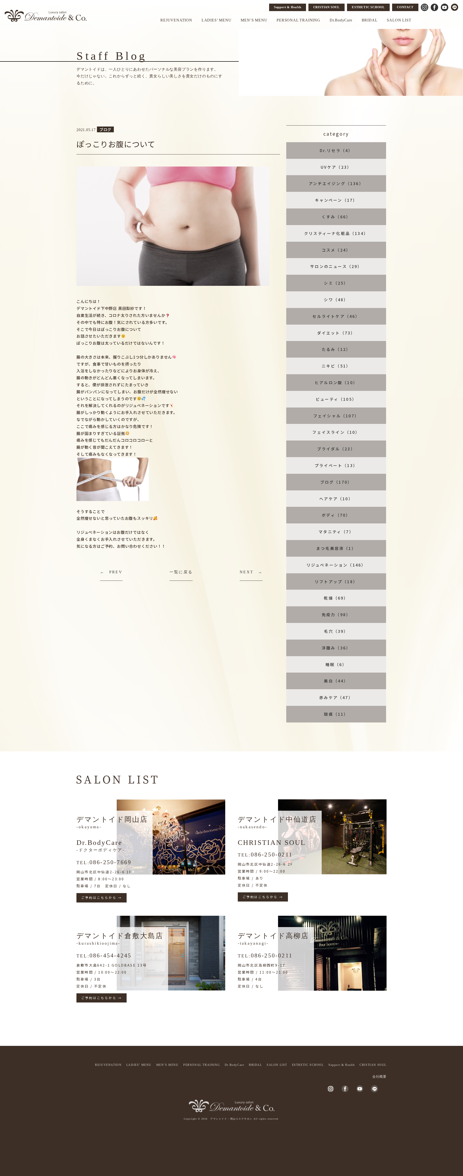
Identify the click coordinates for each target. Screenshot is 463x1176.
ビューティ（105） (336, 399)
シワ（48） (336, 299)
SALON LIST (399, 20)
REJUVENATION (176, 20)
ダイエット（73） (336, 333)
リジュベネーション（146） (336, 565)
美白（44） (336, 681)
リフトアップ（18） (336, 581)
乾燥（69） (336, 598)
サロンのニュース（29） (336, 266)
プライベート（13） (336, 465)
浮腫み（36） (336, 648)
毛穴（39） (336, 631)
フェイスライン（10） (336, 432)
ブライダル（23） (336, 449)
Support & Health (287, 7)
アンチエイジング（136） (336, 183)
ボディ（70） (336, 515)
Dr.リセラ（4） (336, 150)
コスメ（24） (336, 250)
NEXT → (251, 572)
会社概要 (379, 1076)
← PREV (111, 572)
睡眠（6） (336, 664)
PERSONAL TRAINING (298, 20)
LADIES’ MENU (217, 20)
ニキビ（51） (336, 366)
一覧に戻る (181, 572)
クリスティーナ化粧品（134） (336, 233)
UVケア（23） (336, 167)
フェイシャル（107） (336, 416)
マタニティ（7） (336, 532)
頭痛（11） (336, 714)
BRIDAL (370, 20)
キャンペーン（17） (336, 200)
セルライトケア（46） (336, 316)
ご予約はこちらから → (101, 897)
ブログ (105, 129)
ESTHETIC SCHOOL (368, 7)
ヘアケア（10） (336, 498)
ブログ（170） (336, 482)
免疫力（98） (336, 614)
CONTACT (405, 7)
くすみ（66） (336, 217)
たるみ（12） (336, 349)
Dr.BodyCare (341, 20)
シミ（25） (336, 283)
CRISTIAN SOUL (326, 7)
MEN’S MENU (254, 20)
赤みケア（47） (336, 697)
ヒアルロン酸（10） (336, 382)
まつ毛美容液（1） (336, 548)
